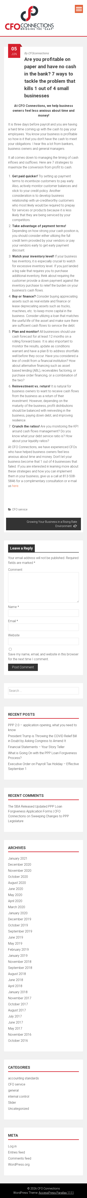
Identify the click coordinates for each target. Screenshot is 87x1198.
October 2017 (18, 1004)
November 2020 (19, 871)
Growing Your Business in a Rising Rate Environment (52, 524)
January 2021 (18, 858)
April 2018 (15, 986)
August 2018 (17, 974)
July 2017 (15, 1016)
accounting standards (23, 1078)
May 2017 (15, 1028)
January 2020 (18, 913)
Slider (12, 1102)
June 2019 (15, 937)
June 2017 (15, 1022)
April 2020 (15, 901)
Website (14, 635)
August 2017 (17, 1010)
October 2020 (18, 877)
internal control (18, 1096)
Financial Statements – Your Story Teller (36, 747)
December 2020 (19, 864)
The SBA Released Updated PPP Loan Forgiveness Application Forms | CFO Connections (35, 811)
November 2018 (19, 962)
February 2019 (18, 949)
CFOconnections (38, 53)
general (13, 1090)
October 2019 (18, 925)
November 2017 (19, 998)
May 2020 (15, 895)
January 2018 (18, 992)
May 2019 (15, 943)
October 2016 (18, 1041)
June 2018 (15, 980)
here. (15, 486)
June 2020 (15, 889)
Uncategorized (18, 1109)
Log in (12, 1146)
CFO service (19, 509)
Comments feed (19, 1158)
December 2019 (19, 919)
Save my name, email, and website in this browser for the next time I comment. (43, 656)
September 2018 (20, 968)
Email (13, 621)
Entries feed (16, 1152)
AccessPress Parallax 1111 (56, 1192)
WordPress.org (19, 1164)
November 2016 (19, 1034)
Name (13, 607)
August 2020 (17, 883)
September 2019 (20, 931)
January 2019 (18, 956)
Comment (15, 570)
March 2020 (16, 907)
